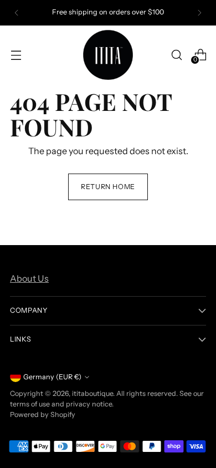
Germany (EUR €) (52, 377)
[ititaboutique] (108, 55)
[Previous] (16, 13)
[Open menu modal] (15, 54)
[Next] (199, 13)
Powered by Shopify (42, 414)
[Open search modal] (176, 54)
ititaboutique (92, 393)
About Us (29, 278)
